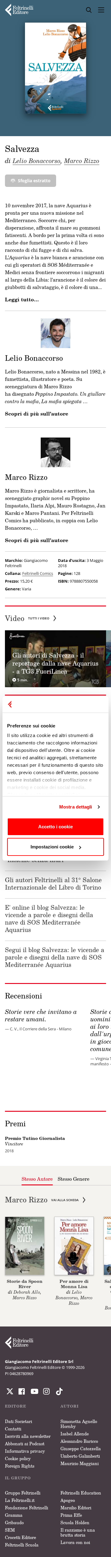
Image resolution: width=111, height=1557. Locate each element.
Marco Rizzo (81, 160)
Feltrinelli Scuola (22, 1545)
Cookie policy (18, 1458)
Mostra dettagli (75, 806)
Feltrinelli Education (80, 1493)
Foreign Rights (19, 1466)
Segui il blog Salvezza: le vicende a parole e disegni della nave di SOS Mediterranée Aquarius (54, 957)
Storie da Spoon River (25, 1284)
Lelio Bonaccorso (36, 160)
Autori (69, 1406)
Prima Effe (71, 1515)
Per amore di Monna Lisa (74, 1284)
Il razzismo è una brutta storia (77, 1532)
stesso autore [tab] (37, 1179)
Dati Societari (18, 1421)
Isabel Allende (74, 1433)
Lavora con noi (75, 1542)
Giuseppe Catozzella (80, 1448)
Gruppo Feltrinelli (22, 1493)
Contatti (13, 1428)
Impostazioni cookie (52, 846)
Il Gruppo (18, 1478)
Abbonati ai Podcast (24, 1443)
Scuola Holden (74, 1522)
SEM (10, 1530)
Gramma (14, 1515)
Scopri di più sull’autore (36, 413)
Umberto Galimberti (80, 1456)
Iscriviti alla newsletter (28, 1436)
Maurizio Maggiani (79, 1463)
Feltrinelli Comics (37, 573)
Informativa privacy (25, 1451)
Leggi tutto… (22, 299)
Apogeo (67, 1500)
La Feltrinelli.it (20, 1500)
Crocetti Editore (20, 1537)
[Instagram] (58, 1391)
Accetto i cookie (55, 826)
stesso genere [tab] (73, 1179)
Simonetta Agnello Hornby (78, 1424)
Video (27, 618)
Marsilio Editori (75, 1507)
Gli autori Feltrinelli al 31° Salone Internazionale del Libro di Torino (53, 883)
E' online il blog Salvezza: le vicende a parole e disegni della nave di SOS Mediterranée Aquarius (49, 918)
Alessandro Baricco (79, 1441)
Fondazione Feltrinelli (26, 1507)
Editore (15, 1406)
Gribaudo (14, 1522)
